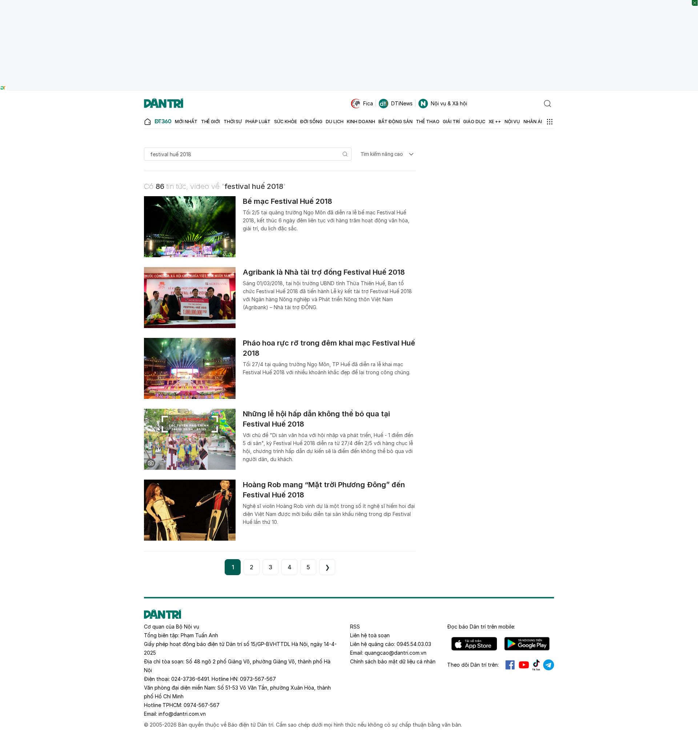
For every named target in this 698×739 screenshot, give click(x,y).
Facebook (510, 664)
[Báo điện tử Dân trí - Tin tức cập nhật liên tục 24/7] (163, 103)
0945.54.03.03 (414, 644)
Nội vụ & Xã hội (449, 103)
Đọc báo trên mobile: (481, 626)
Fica (368, 103)
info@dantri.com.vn (182, 714)
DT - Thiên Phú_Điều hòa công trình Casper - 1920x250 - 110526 (349, 3)
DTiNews (402, 103)
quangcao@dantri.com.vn (395, 653)
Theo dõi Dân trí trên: (473, 665)
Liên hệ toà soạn (370, 635)
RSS (355, 626)
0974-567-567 (202, 705)
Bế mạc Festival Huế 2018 (287, 201)
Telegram (548, 664)
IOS (474, 644)
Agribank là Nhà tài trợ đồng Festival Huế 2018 (324, 272)
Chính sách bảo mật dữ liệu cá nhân (393, 661)
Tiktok (536, 664)
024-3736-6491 (190, 679)
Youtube (523, 664)
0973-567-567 (258, 679)
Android (527, 644)
